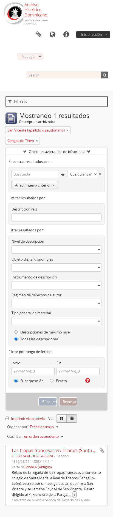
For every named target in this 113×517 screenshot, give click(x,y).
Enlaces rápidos (66, 35)
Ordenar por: (17, 426)
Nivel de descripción (28, 241)
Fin (58, 362)
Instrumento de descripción (34, 277)
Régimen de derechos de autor (36, 294)
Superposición (31, 380)
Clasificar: (14, 436)
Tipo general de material (31, 312)
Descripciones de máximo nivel (44, 332)
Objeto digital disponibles (32, 259)
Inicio (16, 362)
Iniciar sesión (91, 34)
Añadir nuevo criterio (32, 185)
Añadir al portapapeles (101, 450)
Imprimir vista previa (27, 418)
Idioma (52, 35)
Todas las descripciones (38, 339)
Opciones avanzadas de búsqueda (56, 151)
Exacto (61, 380)
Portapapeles (39, 35)
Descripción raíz (24, 209)
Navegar (29, 56)
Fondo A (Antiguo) (38, 467)
